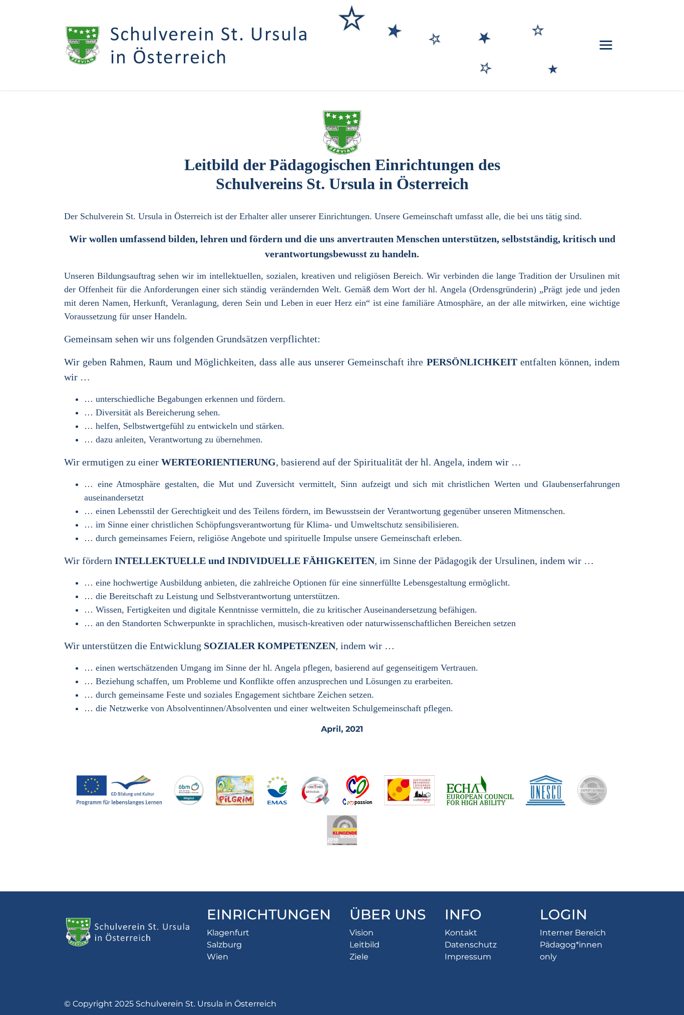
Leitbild (365, 944)
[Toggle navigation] (606, 45)
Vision (362, 932)
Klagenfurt (228, 932)
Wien (217, 956)
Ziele (359, 956)
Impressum (468, 956)
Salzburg (224, 944)
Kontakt (461, 932)
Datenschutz (471, 944)
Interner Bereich (573, 932)
